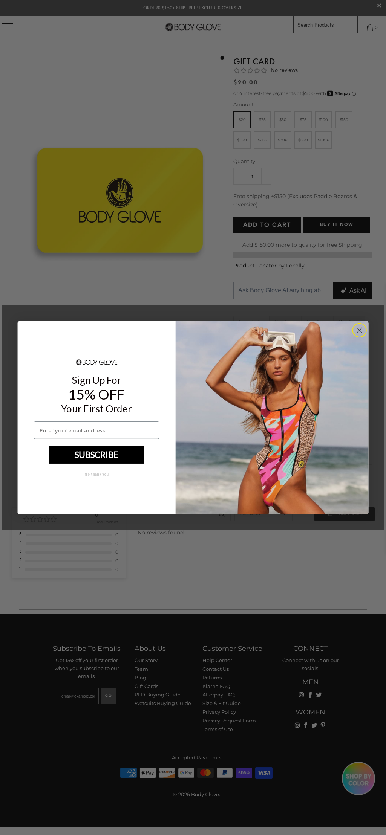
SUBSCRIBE (96, 454)
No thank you (96, 474)
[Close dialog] (359, 330)
